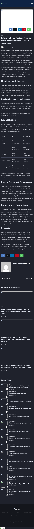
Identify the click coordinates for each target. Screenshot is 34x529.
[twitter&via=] (15, 29)
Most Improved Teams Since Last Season (19, 416)
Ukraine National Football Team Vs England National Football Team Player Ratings (15, 339)
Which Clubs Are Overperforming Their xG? (19, 438)
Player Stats (11, 466)
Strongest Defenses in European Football (19, 431)
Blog (2, 35)
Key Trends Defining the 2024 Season (18, 393)
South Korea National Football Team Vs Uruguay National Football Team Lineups (16, 366)
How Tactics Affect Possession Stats (18, 453)
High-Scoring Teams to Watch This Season (19, 446)
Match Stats (6, 512)
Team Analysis (12, 429)
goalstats (8, 47)
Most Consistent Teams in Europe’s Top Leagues (21, 461)
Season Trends (12, 391)
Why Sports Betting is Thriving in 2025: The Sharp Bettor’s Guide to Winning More (19, 386)
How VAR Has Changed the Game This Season (20, 423)
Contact (21, 515)
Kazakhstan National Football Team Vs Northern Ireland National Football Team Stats (16, 311)
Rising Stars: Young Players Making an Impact (20, 484)
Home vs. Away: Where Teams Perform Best (20, 401)
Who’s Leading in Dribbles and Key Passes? (19, 468)
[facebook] (10, 29)
